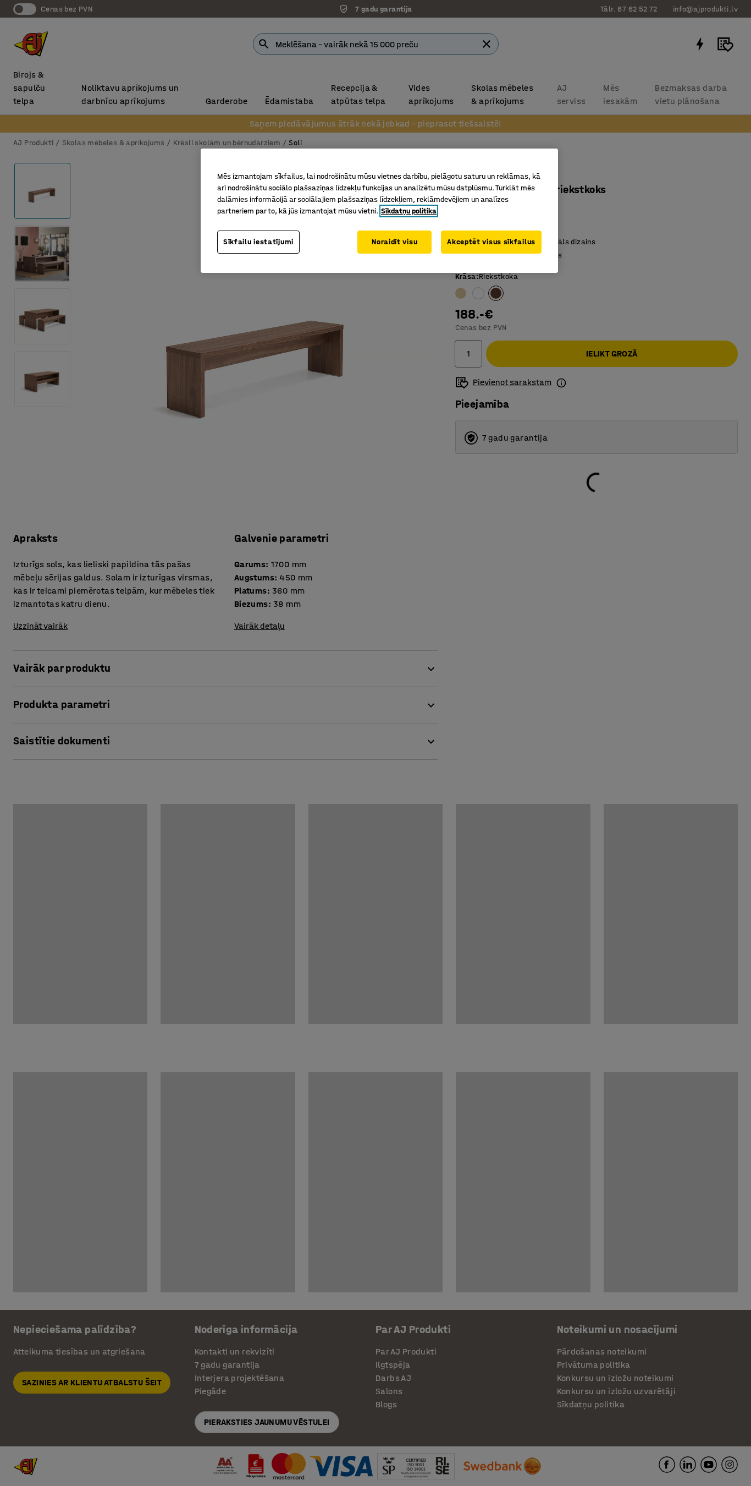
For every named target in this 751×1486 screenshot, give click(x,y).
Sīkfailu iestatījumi (258, 241)
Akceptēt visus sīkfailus (491, 241)
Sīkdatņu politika (409, 211)
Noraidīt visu (394, 241)
